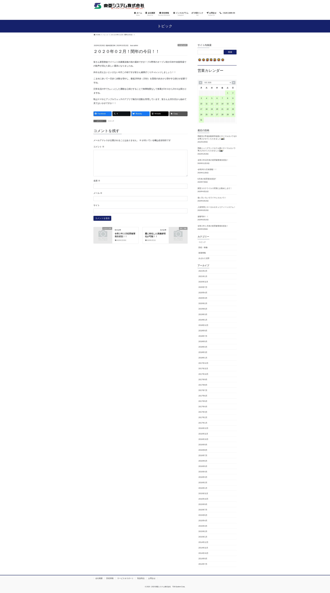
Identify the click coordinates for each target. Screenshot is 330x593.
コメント (98, 147)
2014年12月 (203, 542)
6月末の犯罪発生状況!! (207, 179)
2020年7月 (203, 287)
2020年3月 (203, 298)
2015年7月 (203, 510)
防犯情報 (110, 578)
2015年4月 (203, 521)
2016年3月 (203, 477)
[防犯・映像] (178, 232)
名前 (96, 181)
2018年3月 (203, 352)
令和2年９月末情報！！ (207, 169)
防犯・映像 (203, 247)
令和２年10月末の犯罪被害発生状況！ (213, 160)
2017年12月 (203, 363)
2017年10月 (203, 374)
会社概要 (99, 578)
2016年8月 (203, 450)
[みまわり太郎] (103, 232)
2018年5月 (203, 341)
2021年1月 (203, 276)
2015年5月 (203, 515)
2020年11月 (203, 282)
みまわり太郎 (204, 258)
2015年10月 (203, 499)
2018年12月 (203, 325)
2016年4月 (203, 472)
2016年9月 (203, 445)
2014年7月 (203, 564)
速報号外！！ (203, 216)
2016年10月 (203, 439)
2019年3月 (203, 314)
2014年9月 (203, 559)
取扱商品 (141, 578)
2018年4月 (203, 347)
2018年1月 (203, 358)
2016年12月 (203, 428)
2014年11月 (203, 548)
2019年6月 (203, 309)
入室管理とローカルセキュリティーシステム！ (217, 207)
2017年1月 (203, 423)
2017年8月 (203, 385)
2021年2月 (203, 271)
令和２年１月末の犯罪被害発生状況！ (213, 226)
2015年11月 (203, 493)
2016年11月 (203, 434)
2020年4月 (203, 293)
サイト (96, 205)
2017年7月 (203, 390)
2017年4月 (203, 407)
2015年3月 (203, 526)
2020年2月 (203, 303)
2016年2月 (203, 482)
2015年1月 (203, 537)
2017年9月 (203, 379)
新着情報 (202, 253)
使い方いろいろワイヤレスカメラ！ (212, 198)
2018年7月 (203, 336)
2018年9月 (203, 331)
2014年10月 (203, 553)
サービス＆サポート (125, 578)
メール (97, 193)
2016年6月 (203, 461)
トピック (182, 45)
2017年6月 (203, 396)
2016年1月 (203, 488)
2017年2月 (203, 417)
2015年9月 (203, 504)
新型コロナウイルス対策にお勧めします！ (215, 188)
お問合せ (151, 578)
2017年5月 (203, 401)
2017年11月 (203, 368)
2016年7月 (203, 455)
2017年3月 (203, 412)
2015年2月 (203, 531)
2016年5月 (203, 466)
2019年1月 (203, 320)
